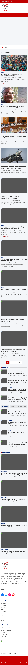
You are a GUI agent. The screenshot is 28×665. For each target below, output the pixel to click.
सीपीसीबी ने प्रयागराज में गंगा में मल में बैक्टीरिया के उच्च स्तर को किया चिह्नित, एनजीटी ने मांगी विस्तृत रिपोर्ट (13, 197)
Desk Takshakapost (16, 77)
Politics (3, 616)
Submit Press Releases (7, 628)
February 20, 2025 (6, 200)
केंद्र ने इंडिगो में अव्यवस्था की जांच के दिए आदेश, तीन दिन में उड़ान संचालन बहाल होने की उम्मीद (13, 74)
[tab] (5, 406)
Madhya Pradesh (12, 396)
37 (9, 437)
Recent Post (5, 367)
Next (20, 362)
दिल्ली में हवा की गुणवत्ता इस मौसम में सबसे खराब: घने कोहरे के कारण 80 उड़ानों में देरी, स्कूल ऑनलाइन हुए (13, 227)
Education (3, 603)
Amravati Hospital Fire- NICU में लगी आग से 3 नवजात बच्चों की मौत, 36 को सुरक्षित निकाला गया (17, 382)
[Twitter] (15, 658)
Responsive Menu (25, 1)
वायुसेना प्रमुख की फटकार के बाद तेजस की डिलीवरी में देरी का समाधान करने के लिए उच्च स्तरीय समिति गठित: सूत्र (13, 167)
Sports (13, 370)
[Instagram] (13, 658)
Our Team (3, 636)
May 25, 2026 (12, 392)
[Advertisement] (14, 31)
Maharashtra (11, 378)
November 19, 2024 (6, 230)
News (2, 72)
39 (9, 427)
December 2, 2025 (6, 110)
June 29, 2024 (5, 293)
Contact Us (4, 634)
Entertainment (5, 605)
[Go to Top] (25, 658)
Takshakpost (12, 661)
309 (10, 417)
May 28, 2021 (12, 415)
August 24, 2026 (12, 375)
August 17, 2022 (12, 436)
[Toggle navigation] (3, 15)
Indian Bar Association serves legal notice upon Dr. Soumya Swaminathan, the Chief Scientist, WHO (17, 414)
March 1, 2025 (5, 140)
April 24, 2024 (5, 323)
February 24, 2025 (6, 170)
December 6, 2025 (6, 77)
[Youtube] (17, 658)
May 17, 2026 (12, 401)
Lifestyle (3, 611)
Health (9, 410)
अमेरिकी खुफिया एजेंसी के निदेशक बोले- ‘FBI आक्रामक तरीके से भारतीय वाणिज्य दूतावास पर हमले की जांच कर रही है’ (17, 444)
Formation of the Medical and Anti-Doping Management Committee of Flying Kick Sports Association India (17, 374)
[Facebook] (11, 658)
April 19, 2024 (5, 353)
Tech (2, 620)
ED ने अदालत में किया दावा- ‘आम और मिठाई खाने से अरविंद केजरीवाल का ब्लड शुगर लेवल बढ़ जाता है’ (13, 350)
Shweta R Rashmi (20, 392)
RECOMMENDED (6, 452)
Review (3, 632)
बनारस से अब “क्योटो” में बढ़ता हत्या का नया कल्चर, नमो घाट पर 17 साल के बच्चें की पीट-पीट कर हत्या (17, 391)
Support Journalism (6, 630)
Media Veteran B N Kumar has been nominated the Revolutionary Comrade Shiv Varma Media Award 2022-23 (17, 435)
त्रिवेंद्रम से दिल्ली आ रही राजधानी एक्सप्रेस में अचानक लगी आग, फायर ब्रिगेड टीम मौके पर (17, 398)
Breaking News (11, 420)
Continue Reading (6, 83)
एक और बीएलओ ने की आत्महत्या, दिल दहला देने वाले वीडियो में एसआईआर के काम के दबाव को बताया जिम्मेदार (13, 107)
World (2, 618)
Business (3, 613)
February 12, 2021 (13, 425)
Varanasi (10, 387)
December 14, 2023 (13, 446)
